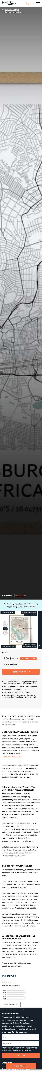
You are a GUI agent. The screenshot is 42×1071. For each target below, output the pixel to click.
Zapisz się (21, 1055)
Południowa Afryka (12, 10)
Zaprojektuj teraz (21, 1066)
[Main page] (9, 3)
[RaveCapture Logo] (9, 976)
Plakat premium (10, 664)
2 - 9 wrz (19, 604)
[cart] (32, 3)
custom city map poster (11, 756)
